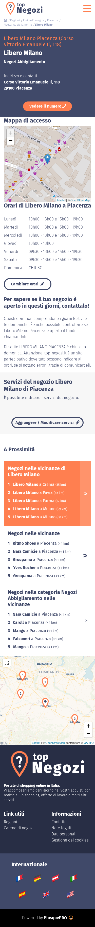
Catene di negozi (18, 828)
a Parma (34, 500)
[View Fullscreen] (7, 663)
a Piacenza (35, 543)
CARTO (89, 743)
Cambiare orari (25, 284)
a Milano (34, 508)
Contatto (59, 821)
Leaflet (61, 200)
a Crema (34, 484)
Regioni (10, 821)
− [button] (10, 141)
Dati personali (64, 834)
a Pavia (33, 492)
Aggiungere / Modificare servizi (45, 422)
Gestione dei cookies (69, 840)
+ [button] (10, 133)
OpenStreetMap (80, 200)
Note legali (61, 828)
